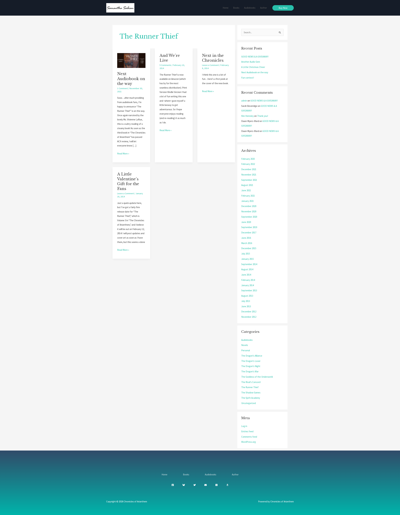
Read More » (123, 153)
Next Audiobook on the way (131, 78)
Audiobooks (249, 7)
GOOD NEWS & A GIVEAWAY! (254, 56)
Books (236, 7)
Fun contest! (247, 77)
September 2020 (249, 216)
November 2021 (248, 174)
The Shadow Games (250, 392)
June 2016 (246, 237)
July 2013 (245, 301)
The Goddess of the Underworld (257, 376)
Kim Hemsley (247, 115)
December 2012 (248, 311)
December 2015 (248, 248)
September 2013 (249, 290)
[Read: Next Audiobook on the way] (131, 60)
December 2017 (248, 232)
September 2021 (249, 179)
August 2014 (247, 269)
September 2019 (249, 227)
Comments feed (249, 436)
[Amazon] (227, 484)
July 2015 (245, 253)
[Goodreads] (216, 484)
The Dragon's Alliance (251, 355)
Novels (244, 345)
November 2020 (248, 211)
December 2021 (248, 169)
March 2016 (246, 243)
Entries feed (247, 431)
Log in (244, 426)
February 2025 (248, 158)
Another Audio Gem (250, 61)
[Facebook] (172, 484)
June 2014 (246, 274)
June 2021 (246, 190)
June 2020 (246, 222)
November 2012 (248, 316)
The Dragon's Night (250, 366)
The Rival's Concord (250, 382)
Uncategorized (248, 403)
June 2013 (246, 306)
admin (244, 100)
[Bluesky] (183, 484)
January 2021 (247, 201)
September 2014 (249, 264)
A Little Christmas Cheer (253, 67)
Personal (245, 350)
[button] (283, 8)
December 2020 (248, 206)
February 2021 (248, 195)
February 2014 (248, 279)
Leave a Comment (210, 65)
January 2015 (247, 258)
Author (263, 7)
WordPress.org (248, 441)
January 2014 (247, 285)
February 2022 (248, 164)
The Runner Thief (250, 387)
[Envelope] (205, 484)
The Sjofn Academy (250, 397)
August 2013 (247, 295)
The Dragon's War (250, 371)
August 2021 (247, 185)
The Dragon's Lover (250, 361)
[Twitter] (194, 484)
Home (225, 7)
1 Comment (122, 88)
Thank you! (262, 115)
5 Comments (165, 65)
